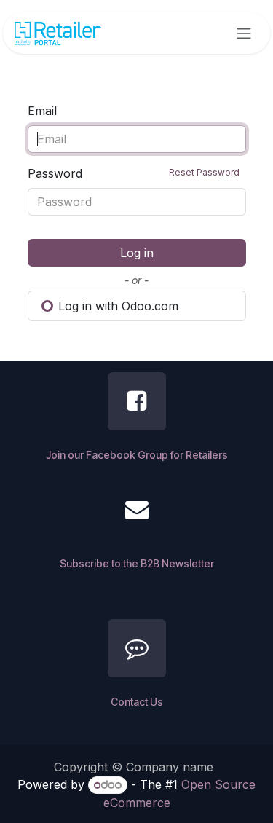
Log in (137, 252)
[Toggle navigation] (243, 32)
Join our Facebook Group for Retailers (137, 455)
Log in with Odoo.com (116, 306)
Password (134, 173)
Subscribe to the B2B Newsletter (137, 563)
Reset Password (204, 172)
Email (42, 110)
